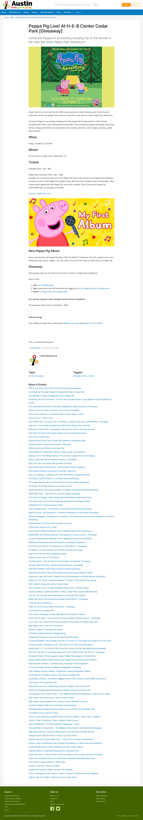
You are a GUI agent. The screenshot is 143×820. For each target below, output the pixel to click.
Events (34, 12)
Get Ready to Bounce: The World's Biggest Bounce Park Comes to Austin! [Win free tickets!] (67, 679)
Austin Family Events (12, 801)
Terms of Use (133, 816)
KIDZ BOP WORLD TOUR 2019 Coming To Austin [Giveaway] (54, 569)
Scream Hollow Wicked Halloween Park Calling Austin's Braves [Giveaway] (60, 539)
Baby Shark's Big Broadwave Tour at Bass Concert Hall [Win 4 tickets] (58, 701)
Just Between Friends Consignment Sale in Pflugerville (51, 396)
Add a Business (101, 796)
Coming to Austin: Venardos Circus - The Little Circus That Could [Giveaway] (61, 645)
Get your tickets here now (39, 194)
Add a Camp (100, 798)
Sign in (135, 5)
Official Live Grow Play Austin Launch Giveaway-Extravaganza (55, 388)
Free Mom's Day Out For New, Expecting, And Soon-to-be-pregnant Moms (59, 501)
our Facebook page (45, 285)
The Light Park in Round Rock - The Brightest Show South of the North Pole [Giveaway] (65, 728)
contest (91, 376)
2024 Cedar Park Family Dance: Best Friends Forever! (51, 698)
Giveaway (40, 376)
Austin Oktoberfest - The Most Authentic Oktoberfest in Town (54, 724)
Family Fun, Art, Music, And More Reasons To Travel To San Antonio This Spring (62, 580)
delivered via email (71, 323)
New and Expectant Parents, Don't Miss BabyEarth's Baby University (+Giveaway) (63, 406)
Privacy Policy (122, 816)
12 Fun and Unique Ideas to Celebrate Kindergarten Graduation (55, 667)
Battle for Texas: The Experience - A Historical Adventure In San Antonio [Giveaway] (64, 513)
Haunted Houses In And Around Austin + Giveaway (50, 444)
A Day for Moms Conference (40, 603)
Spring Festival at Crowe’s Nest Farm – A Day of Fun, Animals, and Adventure (61, 739)
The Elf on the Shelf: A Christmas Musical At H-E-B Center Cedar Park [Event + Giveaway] (66, 652)
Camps (26, 12)
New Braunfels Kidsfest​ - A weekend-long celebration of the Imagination (58, 664)
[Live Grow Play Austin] (17, 4)
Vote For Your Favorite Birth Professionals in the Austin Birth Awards (57, 595)
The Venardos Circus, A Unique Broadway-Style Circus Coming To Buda (59, 588)
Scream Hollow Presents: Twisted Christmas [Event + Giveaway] (56, 565)
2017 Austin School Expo (39, 437)
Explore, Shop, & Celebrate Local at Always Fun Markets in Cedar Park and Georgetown (65, 743)
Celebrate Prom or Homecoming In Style (45, 505)
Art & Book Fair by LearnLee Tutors (43, 713)
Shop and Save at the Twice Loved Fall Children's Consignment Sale (57, 441)
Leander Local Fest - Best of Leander (44, 766)
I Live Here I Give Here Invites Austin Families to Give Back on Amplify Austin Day (63, 622)
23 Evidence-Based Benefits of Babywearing (47, 633)
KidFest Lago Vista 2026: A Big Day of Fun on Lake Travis (53, 777)
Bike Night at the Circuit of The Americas (46, 626)
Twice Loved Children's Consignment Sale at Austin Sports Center (56, 414)
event (84, 376)
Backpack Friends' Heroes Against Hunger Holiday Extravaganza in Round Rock (62, 656)
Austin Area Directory (12, 796)
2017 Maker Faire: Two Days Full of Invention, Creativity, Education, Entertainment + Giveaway (68, 422)
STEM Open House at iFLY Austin (43, 527)
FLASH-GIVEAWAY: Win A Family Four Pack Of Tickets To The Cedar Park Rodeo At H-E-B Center (70, 641)
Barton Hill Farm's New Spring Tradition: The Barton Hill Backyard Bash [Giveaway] (63, 490)
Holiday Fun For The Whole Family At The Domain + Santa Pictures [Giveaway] (62, 456)
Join (126, 5)
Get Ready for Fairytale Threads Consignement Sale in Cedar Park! (57, 392)
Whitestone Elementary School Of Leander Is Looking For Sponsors (57, 542)
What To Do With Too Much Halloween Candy (47, 554)
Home (4, 12)
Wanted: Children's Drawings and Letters (46, 629)
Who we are (54, 796)
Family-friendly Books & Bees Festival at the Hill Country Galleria (56, 747)
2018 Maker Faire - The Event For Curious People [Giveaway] (54, 494)
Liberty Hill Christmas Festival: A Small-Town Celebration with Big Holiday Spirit (62, 758)
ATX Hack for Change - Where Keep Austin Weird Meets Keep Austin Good (60, 497)
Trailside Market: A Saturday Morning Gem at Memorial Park (54, 751)
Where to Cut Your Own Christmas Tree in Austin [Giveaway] (54, 410)
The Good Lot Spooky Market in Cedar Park (47, 762)
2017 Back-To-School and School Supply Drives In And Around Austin (57, 433)
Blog (58, 12)
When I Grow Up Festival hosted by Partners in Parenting (53, 460)
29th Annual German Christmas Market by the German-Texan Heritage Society (61, 732)
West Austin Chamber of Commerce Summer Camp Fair (52, 471)
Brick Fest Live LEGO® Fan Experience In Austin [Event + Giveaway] (58, 546)
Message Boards (47, 12)
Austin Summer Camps (13, 798)
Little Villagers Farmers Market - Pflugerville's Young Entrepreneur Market (59, 671)
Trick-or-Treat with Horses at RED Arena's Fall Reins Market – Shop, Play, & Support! (64, 717)
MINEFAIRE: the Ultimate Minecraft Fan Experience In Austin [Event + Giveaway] (63, 535)
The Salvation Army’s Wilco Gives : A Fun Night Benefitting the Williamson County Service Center (69, 694)
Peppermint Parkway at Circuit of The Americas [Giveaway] (53, 637)
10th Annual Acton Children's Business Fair (46, 448)
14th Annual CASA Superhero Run (43, 682)
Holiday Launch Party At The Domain (44, 557)
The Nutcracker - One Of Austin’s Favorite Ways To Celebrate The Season (60, 561)
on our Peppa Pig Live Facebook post (93, 288)
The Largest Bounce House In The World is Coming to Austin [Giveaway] (59, 482)
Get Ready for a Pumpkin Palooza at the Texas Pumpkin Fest (54, 675)
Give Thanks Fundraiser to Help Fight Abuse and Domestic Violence (57, 614)
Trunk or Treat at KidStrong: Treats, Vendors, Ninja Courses (53, 720)
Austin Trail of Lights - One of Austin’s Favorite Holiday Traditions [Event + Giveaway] (64, 618)
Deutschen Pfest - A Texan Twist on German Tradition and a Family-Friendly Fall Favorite (66, 755)
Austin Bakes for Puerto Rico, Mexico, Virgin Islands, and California (57, 452)
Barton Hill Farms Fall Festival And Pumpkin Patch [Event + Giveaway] (58, 599)
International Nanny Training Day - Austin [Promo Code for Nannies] (57, 467)
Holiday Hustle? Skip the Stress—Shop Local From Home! (53, 736)
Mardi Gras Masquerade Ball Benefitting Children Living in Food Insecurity (59, 690)
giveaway (77, 376)
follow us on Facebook (92, 323)
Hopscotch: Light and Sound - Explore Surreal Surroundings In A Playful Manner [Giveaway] (67, 576)
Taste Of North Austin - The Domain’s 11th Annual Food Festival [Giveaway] (60, 509)
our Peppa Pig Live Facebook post (53, 292)
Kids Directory (14, 12)
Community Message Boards (15, 804)
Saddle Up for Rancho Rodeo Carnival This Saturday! (51, 770)
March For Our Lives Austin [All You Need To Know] (50, 463)
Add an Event (101, 801)
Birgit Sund (35, 348)
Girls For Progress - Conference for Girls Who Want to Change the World (59, 475)
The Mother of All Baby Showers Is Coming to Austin (50, 486)
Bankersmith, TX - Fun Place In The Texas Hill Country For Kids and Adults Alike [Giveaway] (67, 648)
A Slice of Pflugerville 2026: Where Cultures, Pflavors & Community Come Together (63, 773)
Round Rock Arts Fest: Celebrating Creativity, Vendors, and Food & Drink (59, 686)
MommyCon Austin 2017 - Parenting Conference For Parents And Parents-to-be (62, 429)
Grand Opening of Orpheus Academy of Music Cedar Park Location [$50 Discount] (63, 592)
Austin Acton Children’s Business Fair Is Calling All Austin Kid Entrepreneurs (60, 531)
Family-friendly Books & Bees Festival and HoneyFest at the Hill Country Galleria (62, 660)
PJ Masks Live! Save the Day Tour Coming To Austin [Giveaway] (56, 550)
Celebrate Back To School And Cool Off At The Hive (50, 523)
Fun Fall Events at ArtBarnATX (41, 610)
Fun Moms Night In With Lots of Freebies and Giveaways (52, 705)
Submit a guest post (57, 804)
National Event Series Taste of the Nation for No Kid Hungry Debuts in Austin (61, 573)
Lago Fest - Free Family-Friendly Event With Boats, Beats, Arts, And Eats (59, 425)
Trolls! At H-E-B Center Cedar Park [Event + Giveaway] (52, 607)
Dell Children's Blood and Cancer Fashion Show (48, 584)
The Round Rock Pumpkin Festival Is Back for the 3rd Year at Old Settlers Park (62, 709)
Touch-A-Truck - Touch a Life (41, 418)
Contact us (54, 798)
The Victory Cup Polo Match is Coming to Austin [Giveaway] (54, 478)
